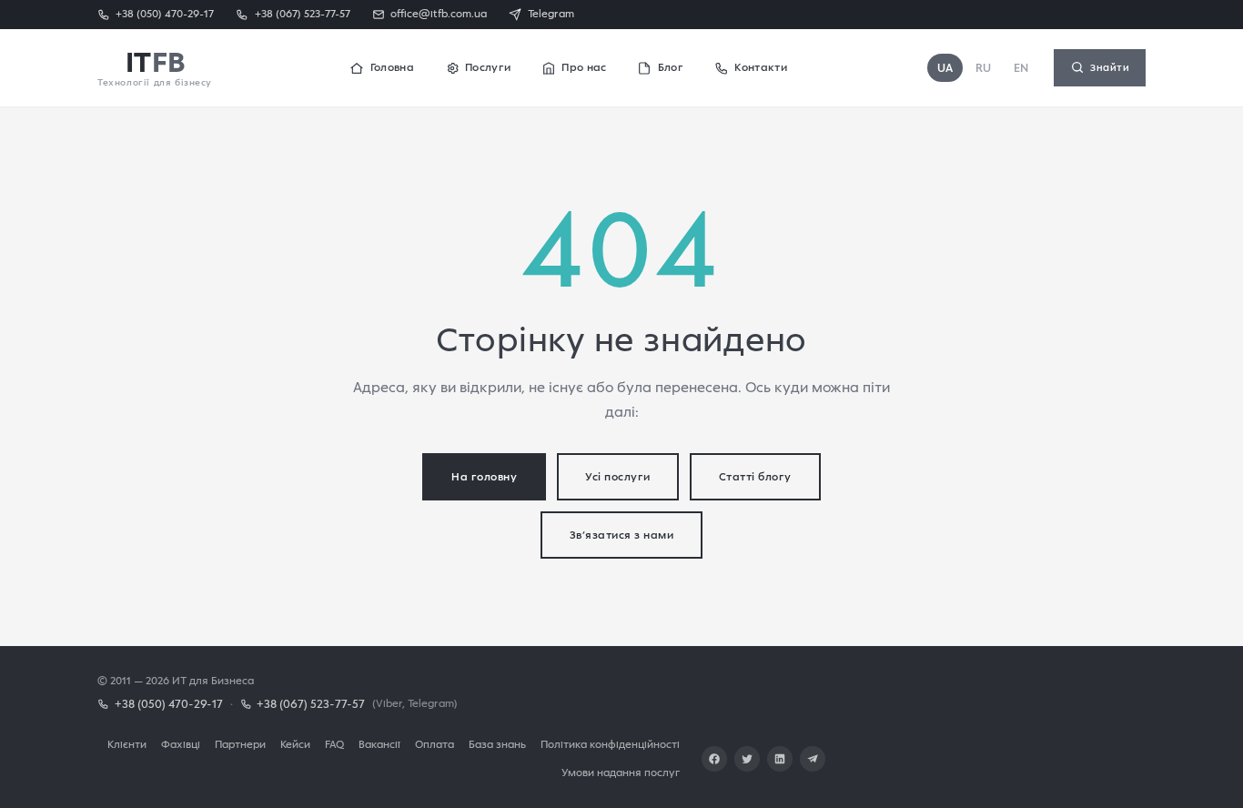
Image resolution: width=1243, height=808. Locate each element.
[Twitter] (747, 759)
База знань (497, 744)
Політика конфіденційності (610, 744)
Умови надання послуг (620, 772)
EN (1021, 68)
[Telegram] (812, 759)
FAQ (334, 744)
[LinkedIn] (780, 759)
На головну (484, 476)
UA (945, 68)
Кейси (295, 744)
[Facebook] (714, 759)
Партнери (240, 744)
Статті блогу (755, 476)
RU (983, 68)
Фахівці (180, 744)
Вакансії (379, 744)
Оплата (434, 744)
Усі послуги (618, 476)
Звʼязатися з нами (622, 534)
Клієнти (127, 744)
